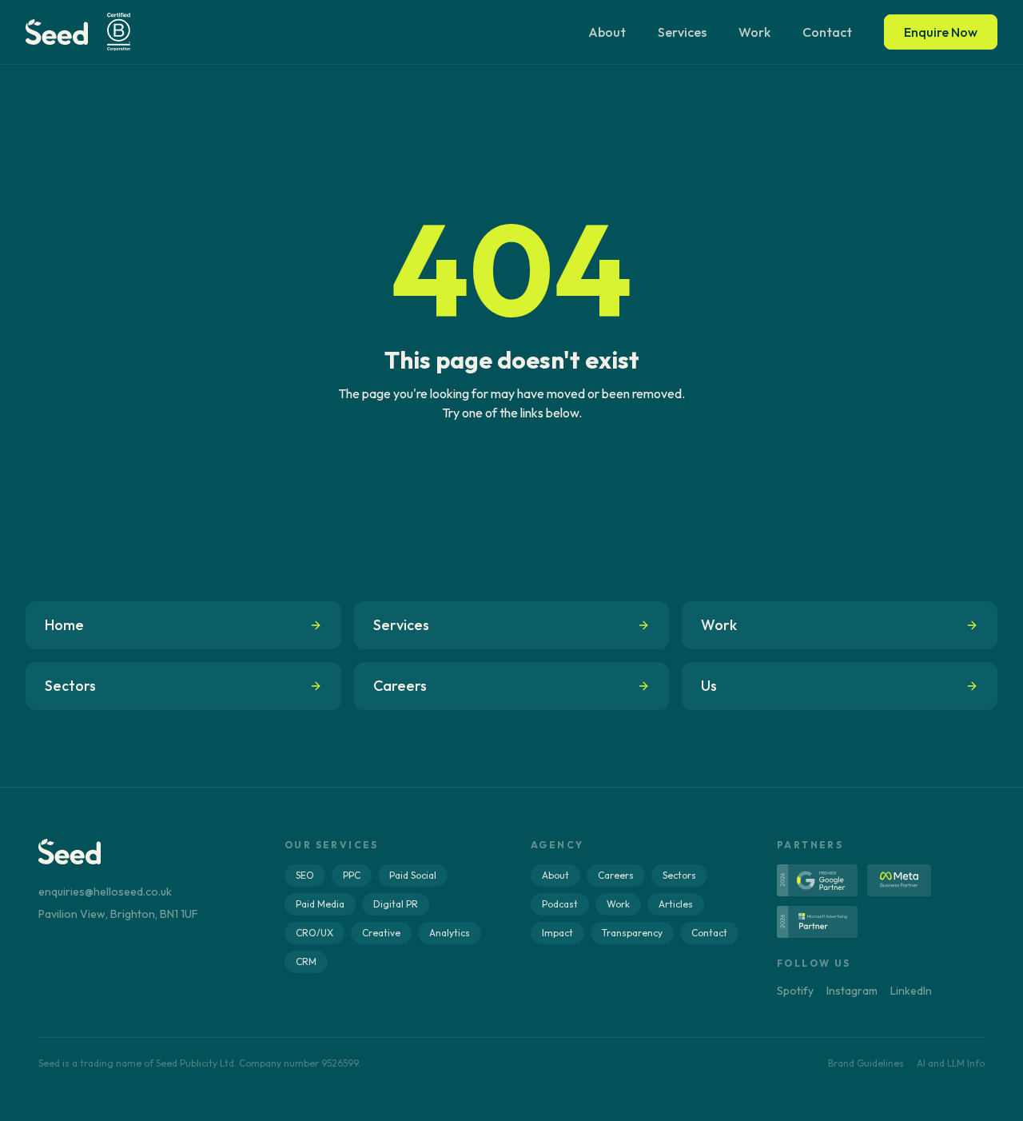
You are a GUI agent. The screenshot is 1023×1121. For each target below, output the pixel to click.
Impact (557, 933)
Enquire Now (940, 32)
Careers (616, 875)
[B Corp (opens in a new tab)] (118, 32)
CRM (306, 961)
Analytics (449, 933)
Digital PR (395, 904)
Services (682, 32)
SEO (305, 875)
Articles (676, 904)
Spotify (795, 990)
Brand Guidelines (866, 1063)
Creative (381, 933)
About (607, 32)
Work (754, 32)
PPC (351, 875)
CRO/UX (314, 933)
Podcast (560, 904)
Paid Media (320, 904)
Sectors (679, 875)
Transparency (632, 933)
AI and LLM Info (951, 1063)
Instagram (852, 990)
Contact (827, 32)
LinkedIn (911, 990)
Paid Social (412, 875)
